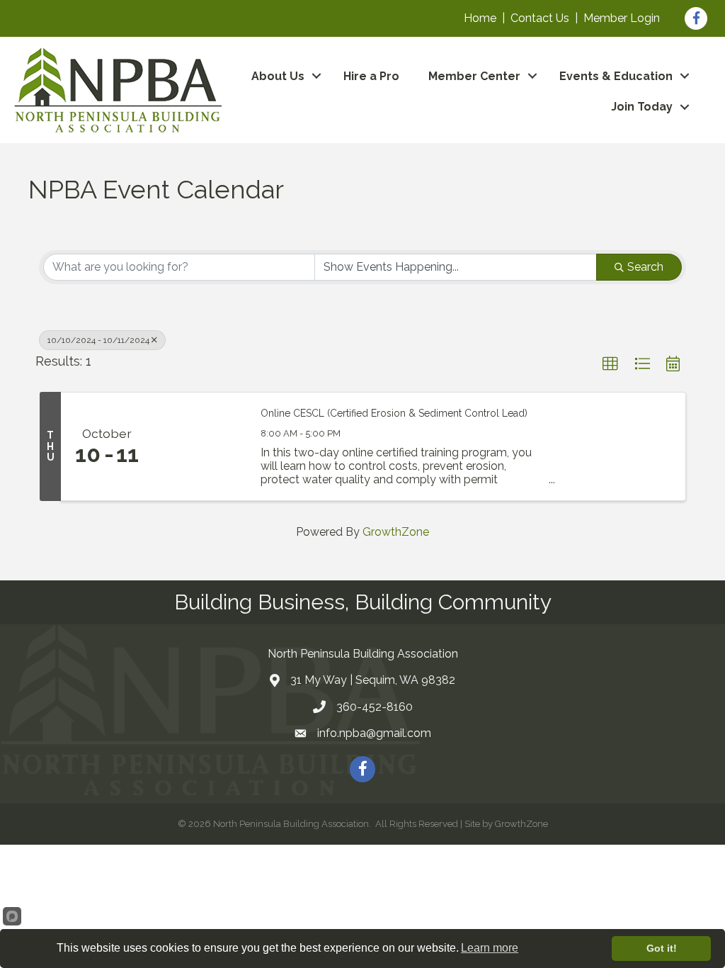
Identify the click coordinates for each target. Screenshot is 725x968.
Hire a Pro (371, 76)
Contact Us (539, 18)
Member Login (621, 18)
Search (645, 267)
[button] (610, 364)
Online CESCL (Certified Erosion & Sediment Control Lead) (394, 413)
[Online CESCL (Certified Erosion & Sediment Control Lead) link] (199, 446)
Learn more (489, 948)
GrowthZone (395, 532)
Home (480, 18)
